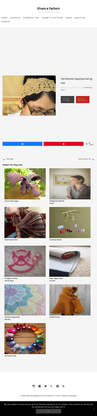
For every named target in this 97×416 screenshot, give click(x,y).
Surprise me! (31, 17)
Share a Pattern (48, 8)
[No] (94, 408)
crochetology (87, 87)
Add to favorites (82, 99)
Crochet (15, 17)
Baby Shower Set (85, 159)
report (63, 90)
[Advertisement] (48, 54)
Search (5, 21)
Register (80, 17)
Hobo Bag (9, 159)
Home (4, 17)
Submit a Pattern (52, 17)
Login (68, 17)
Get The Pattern (66, 99)
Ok (48, 411)
